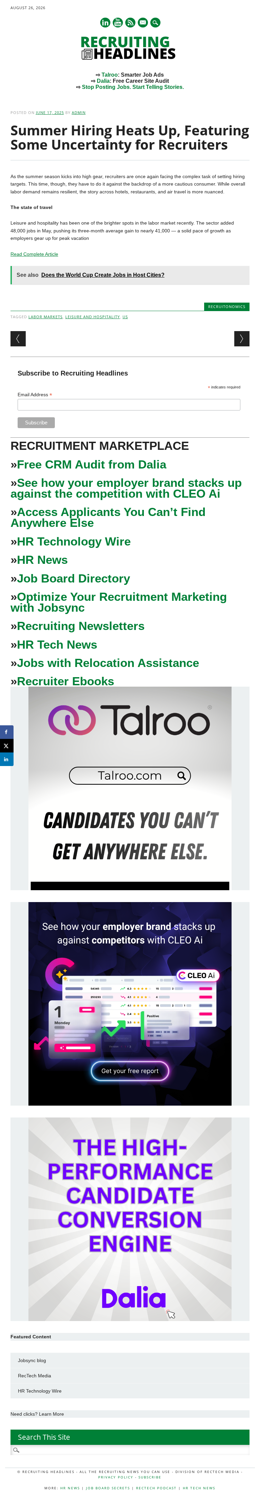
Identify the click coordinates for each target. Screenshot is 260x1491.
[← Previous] (18, 338)
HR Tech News (57, 644)
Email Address (35, 394)
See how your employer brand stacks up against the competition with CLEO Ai (126, 488)
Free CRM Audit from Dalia (91, 464)
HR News (42, 559)
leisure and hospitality (92, 316)
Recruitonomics (226, 306)
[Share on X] (7, 745)
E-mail (143, 23)
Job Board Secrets (108, 1488)
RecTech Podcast (156, 1488)
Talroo (110, 75)
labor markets (45, 316)
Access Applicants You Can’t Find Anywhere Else (107, 517)
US (125, 316)
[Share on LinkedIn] (7, 759)
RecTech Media (34, 1375)
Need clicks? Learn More (37, 1414)
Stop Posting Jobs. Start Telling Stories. (133, 87)
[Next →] (242, 338)
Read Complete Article (34, 254)
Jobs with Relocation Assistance (108, 662)
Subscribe (149, 1477)
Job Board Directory (73, 578)
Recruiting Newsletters (81, 625)
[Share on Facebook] (7, 732)
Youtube (118, 22)
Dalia (103, 81)
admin (79, 112)
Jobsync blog (32, 1360)
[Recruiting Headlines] (130, 58)
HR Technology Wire (74, 541)
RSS (130, 22)
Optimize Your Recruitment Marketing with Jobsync (118, 602)
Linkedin (105, 22)
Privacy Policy (115, 1477)
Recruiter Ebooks (65, 681)
